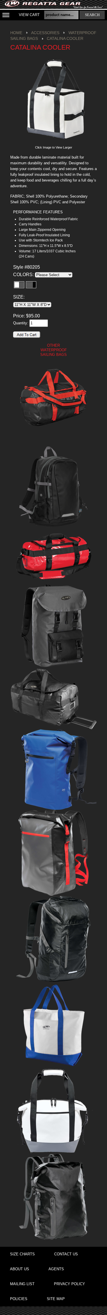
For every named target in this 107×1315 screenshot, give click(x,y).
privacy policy (69, 1284)
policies (18, 1299)
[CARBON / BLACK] (31, 284)
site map (56, 1299)
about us (19, 1269)
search (92, 15)
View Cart (29, 15)
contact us (66, 1254)
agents (56, 1269)
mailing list (22, 1284)
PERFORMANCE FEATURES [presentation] (38, 212)
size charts (22, 1254)
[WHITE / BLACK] (19, 284)
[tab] (46, 212)
